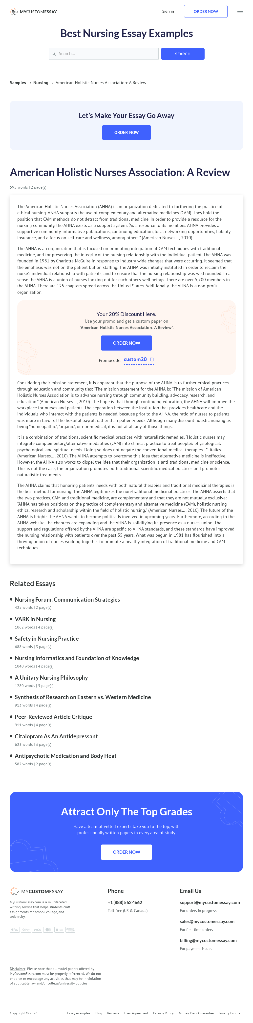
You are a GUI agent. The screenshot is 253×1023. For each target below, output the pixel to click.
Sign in (168, 11)
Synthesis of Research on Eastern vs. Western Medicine (83, 697)
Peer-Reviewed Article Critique (53, 716)
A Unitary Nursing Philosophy (51, 677)
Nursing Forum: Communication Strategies (67, 599)
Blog (98, 1013)
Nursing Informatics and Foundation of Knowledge (77, 658)
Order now (206, 11)
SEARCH (182, 53)
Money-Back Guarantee (196, 1013)
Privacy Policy (163, 1013)
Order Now (126, 132)
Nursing (40, 82)
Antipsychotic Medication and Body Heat (66, 755)
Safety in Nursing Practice (47, 638)
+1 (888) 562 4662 (125, 902)
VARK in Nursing (35, 619)
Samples (18, 82)
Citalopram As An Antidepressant (56, 736)
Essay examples (78, 1013)
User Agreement (136, 1013)
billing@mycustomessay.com (208, 940)
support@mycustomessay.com (210, 902)
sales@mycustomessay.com (207, 921)
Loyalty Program (231, 1013)
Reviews (113, 1013)
